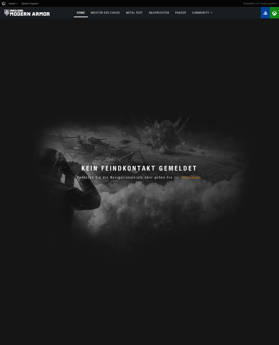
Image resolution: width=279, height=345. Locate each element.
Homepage (191, 177)
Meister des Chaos (105, 12)
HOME (81, 12)
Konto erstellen (269, 3)
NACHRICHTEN (159, 12)
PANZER (180, 12)
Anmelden (248, 3)
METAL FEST (134, 12)
